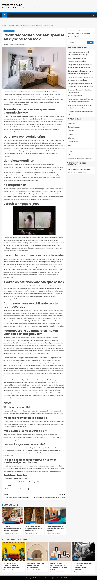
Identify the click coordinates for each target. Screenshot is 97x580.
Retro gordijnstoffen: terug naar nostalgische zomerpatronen (33, 529)
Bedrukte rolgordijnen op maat (16, 478)
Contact (70, 151)
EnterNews (56, 578)
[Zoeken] (93, 15)
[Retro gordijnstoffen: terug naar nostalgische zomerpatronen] (34, 515)
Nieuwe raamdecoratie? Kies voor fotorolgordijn (22, 482)
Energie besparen (74, 127)
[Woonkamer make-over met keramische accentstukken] (37, 551)
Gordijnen (8, 485)
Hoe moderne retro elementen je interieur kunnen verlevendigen (12, 565)
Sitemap (70, 155)
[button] (9, 15)
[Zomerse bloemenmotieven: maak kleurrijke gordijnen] (12, 515)
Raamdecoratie (9, 30)
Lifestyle (71, 138)
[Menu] (9, 15)
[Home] (5, 15)
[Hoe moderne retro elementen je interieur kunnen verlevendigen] (13, 551)
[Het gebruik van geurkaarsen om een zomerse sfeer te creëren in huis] (60, 551)
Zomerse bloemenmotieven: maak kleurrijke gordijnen (12, 529)
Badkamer (71, 123)
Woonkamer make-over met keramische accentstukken (35, 565)
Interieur (71, 131)
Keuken (70, 134)
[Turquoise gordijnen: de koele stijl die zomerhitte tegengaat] (55, 515)
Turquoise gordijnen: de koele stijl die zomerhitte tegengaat (56, 529)
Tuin (69, 145)
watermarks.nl (12, 5)
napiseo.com (82, 172)
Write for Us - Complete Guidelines (79, 158)
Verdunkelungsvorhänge (27, 143)
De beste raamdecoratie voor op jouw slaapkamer (22, 489)
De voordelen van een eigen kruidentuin (16, 495)
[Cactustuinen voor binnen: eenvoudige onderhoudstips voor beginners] (83, 551)
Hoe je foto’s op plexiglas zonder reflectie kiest (49, 495)
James (6, 44)
